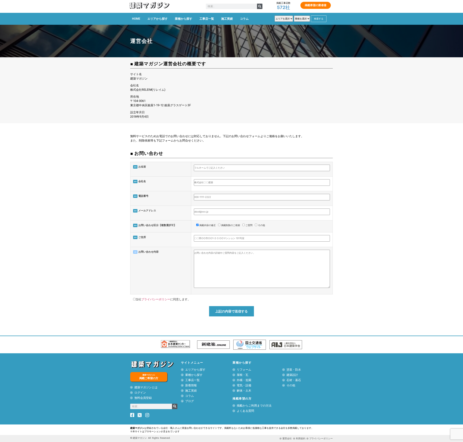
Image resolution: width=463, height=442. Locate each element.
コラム (244, 18)
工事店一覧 (206, 18)
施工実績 (227, 18)
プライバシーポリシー (155, 299)
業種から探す (183, 18)
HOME (136, 18)
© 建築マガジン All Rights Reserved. (150, 438)
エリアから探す (157, 18)
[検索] (259, 6)
